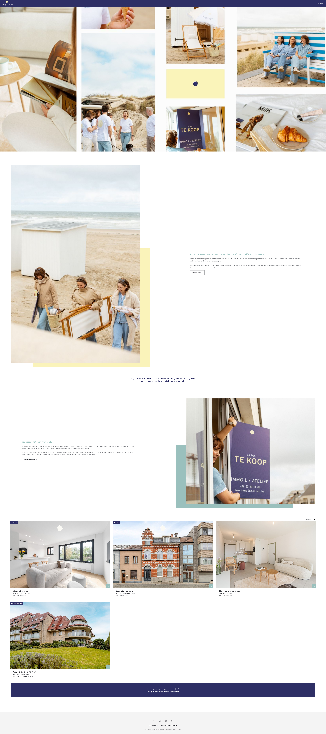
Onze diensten (197, 273)
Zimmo (179, 729)
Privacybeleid (170, 731)
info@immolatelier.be (169, 725)
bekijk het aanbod (30, 459)
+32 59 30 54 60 (153, 725)
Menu (322, 3)
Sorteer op (309, 519)
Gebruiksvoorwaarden (158, 731)
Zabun (174, 729)
